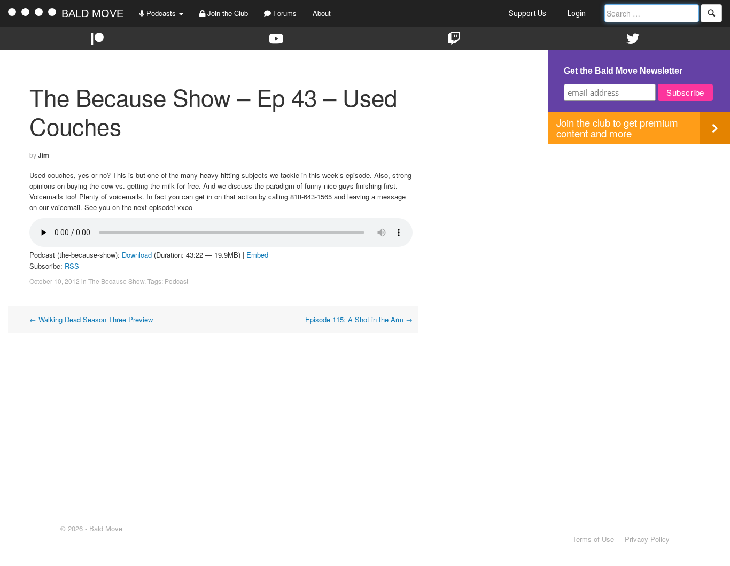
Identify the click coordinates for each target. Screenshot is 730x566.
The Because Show (116, 280)
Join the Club (226, 13)
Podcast (176, 280)
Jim (43, 155)
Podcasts (161, 13)
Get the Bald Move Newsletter (623, 70)
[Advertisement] (639, 219)
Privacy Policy (647, 539)
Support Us (527, 13)
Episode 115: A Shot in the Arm (359, 319)
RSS (72, 266)
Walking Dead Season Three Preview (91, 319)
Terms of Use (593, 539)
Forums (284, 13)
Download (137, 255)
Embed (257, 255)
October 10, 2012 (54, 280)
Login (577, 13)
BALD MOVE (92, 13)
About (322, 13)
